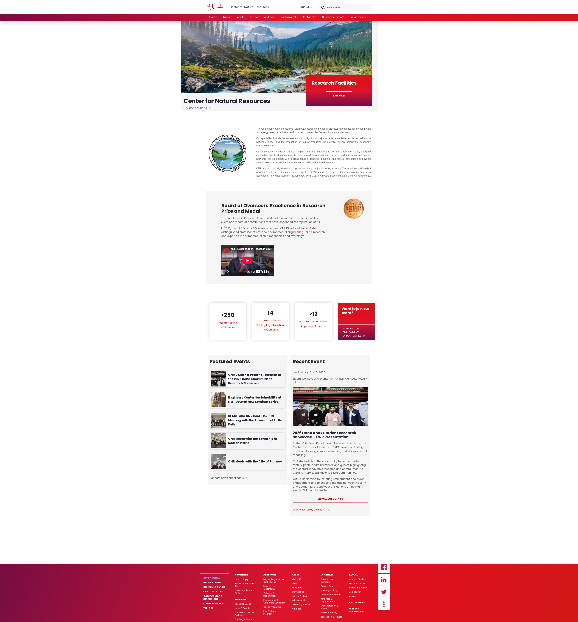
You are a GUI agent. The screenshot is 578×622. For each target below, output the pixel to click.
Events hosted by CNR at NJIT (310, 509)
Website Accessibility (356, 610)
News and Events (333, 17)
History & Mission (300, 596)
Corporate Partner (358, 587)
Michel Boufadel (306, 228)
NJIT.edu (305, 7)
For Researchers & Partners (244, 613)
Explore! (339, 95)
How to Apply (241, 579)
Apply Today (211, 578)
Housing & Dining (329, 590)
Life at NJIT (327, 574)
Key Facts (297, 587)
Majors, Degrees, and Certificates (274, 580)
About (295, 574)
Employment (288, 17)
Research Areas (243, 604)
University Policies (301, 604)
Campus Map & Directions (213, 598)
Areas (226, 17)
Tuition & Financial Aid (244, 585)
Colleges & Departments (270, 594)
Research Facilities (262, 17)
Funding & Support (244, 619)
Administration (299, 600)
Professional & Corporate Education (274, 601)
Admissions (241, 574)
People (240, 17)
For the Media (357, 602)
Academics (269, 574)
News (294, 583)
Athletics (296, 608)
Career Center (328, 586)
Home (213, 17)
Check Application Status (244, 591)
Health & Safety (329, 612)
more (384, 604)
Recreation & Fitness (331, 617)
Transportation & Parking (330, 607)
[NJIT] (214, 7)
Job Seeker (355, 592)
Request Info (212, 582)
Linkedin (384, 580)
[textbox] (345, 7)
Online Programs (272, 607)
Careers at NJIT (214, 603)
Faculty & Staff (357, 583)
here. (245, 478)
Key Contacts (213, 591)
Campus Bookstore (331, 594)
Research (240, 599)
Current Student (357, 579)
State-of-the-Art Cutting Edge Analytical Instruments (270, 325)
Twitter (384, 592)
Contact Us (309, 17)
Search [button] (323, 8)
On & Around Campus (327, 580)
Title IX (208, 608)
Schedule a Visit (214, 587)
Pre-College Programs (269, 612)
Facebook (384, 567)
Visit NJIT (296, 579)
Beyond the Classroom (269, 587)
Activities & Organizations (328, 600)
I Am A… (353, 574)
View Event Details (330, 499)
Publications (358, 17)
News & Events (242, 608)
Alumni (352, 596)
